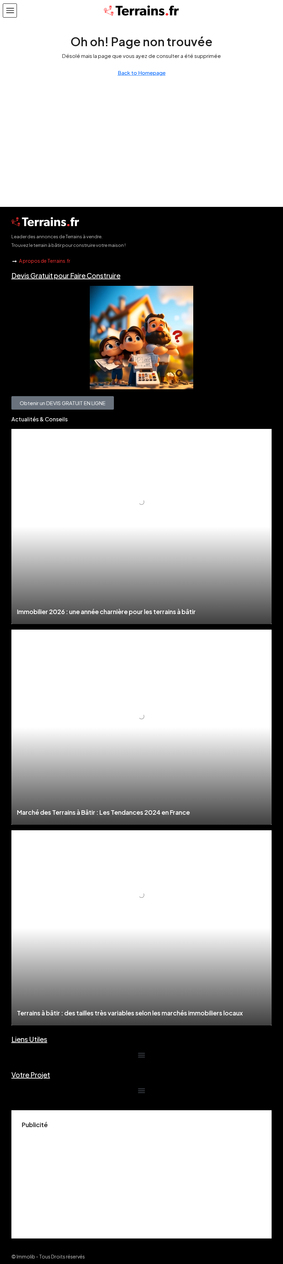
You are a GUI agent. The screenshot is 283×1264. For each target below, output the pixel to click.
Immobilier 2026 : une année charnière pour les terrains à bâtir (106, 611)
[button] (10, 10)
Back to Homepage (142, 72)
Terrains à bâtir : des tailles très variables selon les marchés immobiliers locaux (130, 1013)
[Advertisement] (141, 1180)
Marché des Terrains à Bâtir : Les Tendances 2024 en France (103, 812)
